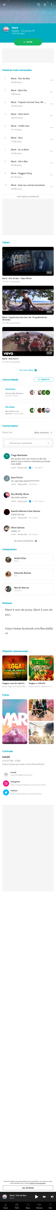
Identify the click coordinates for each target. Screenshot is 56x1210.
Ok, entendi (28, 1188)
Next (44, 1197)
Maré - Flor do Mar (20, 78)
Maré (15, 27)
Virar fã (45, 379)
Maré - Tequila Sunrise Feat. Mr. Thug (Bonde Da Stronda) (29, 102)
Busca (28, 1208)
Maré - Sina (17, 137)
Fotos (5, 694)
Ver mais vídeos (26, 370)
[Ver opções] (51, 4)
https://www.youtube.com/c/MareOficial (23, 764)
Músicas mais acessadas (17, 70)
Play (36, 1197)
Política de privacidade (38, 1183)
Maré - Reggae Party (21, 173)
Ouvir (29, 42)
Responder (22, 468)
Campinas (26, 31)
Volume (52, 1197)
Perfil (17, 1208)
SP (33, 31)
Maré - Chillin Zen (20, 126)
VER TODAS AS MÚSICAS (28, 197)
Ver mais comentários (23, 541)
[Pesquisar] (45, 4)
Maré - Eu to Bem (20, 149)
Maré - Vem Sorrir (20, 114)
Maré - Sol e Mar (19, 161)
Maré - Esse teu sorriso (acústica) (28, 185)
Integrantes (9, 549)
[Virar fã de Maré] (39, 4)
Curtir (13, 468)
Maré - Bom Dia (19, 90)
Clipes (6, 242)
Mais (50, 1208)
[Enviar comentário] (49, 443)
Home (5, 1208)
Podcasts (39, 1208)
